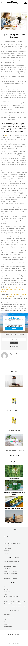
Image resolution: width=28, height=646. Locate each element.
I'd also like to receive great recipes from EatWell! (14, 325)
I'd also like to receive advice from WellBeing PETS (14, 326)
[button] (14, 318)
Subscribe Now (14, 328)
